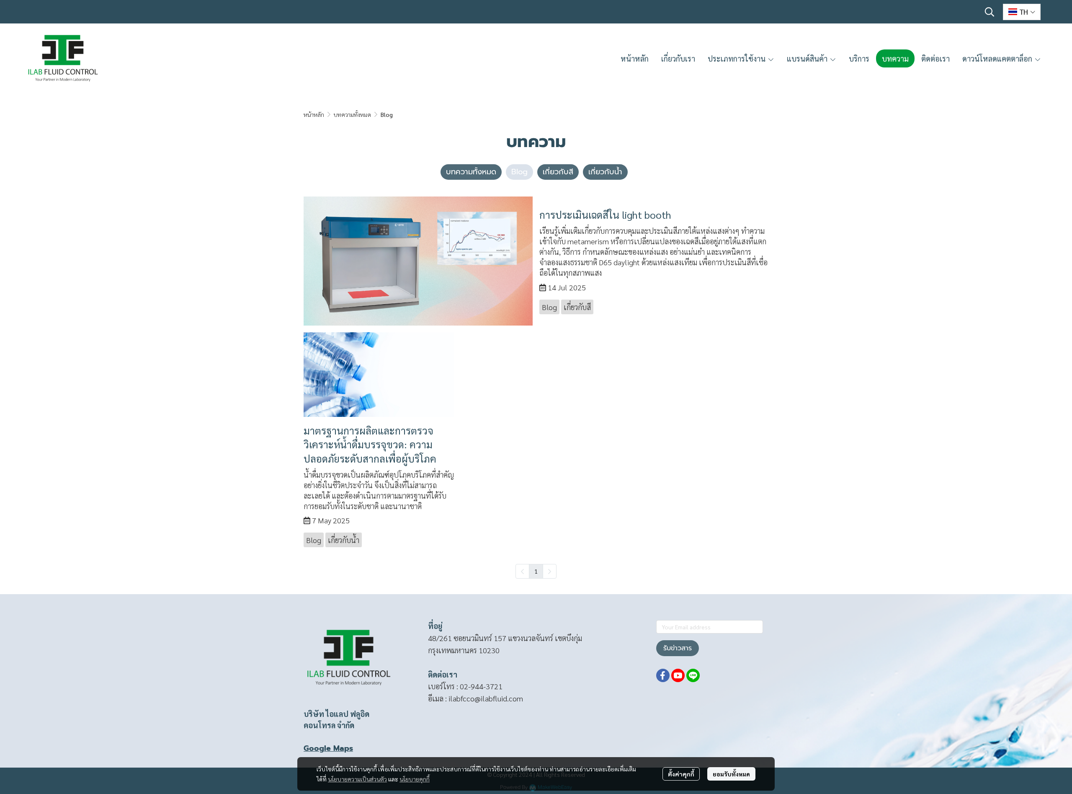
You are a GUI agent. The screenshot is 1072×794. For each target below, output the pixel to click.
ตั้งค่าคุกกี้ (681, 774)
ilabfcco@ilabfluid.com (485, 698)
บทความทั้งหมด (352, 114)
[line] (693, 675)
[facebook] (663, 675)
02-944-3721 (481, 686)
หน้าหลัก (314, 114)
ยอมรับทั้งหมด (731, 774)
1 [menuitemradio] (536, 571)
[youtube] (678, 675)
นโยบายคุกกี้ (414, 779)
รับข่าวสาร (677, 648)
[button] (989, 12)
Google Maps (328, 748)
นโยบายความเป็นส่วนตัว (357, 779)
